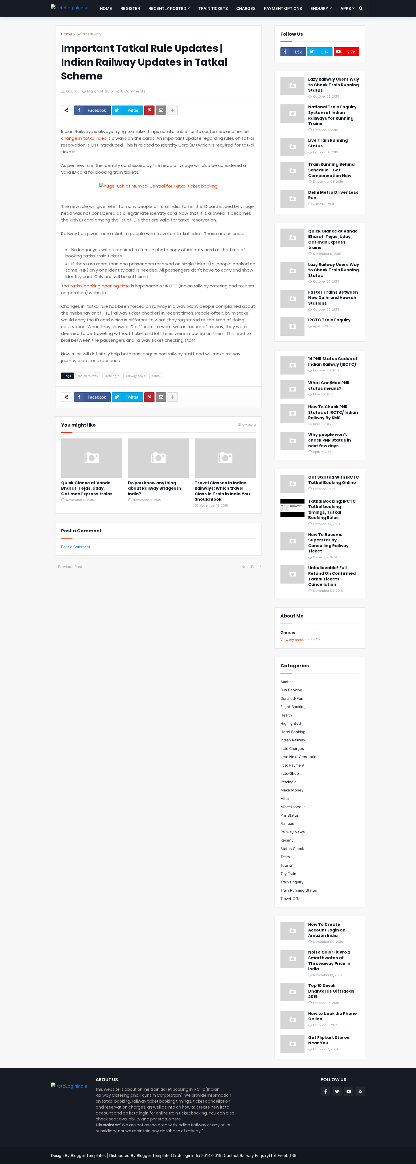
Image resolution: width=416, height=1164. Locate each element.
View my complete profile (300, 640)
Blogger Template (153, 1155)
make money (291, 790)
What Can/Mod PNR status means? (328, 385)
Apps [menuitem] (345, 8)
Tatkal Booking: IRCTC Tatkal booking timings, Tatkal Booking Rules (332, 510)
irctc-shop (289, 773)
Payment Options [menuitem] (283, 8)
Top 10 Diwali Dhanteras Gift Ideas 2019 (331, 991)
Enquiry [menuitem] (319, 8)
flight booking (293, 706)
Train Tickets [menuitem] (213, 8)
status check (292, 848)
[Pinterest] (149, 110)
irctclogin (112, 376)
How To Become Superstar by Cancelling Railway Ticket (328, 543)
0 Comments (133, 91)
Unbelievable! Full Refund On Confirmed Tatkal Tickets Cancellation (332, 576)
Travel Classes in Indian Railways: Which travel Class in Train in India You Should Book (222, 491)
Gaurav (287, 632)
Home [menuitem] (106, 8)
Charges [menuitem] (246, 8)
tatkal (156, 376)
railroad (287, 823)
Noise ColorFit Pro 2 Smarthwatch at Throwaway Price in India (329, 961)
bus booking (291, 690)
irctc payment (292, 765)
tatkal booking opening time (100, 286)
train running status (298, 890)
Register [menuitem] (130, 8)
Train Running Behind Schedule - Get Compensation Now (331, 170)
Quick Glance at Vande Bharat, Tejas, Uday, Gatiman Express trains (87, 488)
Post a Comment (75, 547)
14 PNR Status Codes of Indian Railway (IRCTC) (333, 361)
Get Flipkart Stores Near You (328, 1040)
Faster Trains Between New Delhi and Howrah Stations (333, 298)
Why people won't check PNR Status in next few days (329, 440)
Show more (247, 424)
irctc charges (292, 748)
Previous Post (70, 566)
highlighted (290, 723)
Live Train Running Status (328, 143)
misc (284, 798)
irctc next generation (299, 756)
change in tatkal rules (83, 138)
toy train (288, 873)
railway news (135, 376)
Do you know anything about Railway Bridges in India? (154, 488)
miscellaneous (293, 806)
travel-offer (291, 898)
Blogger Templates (88, 1155)
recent (286, 840)
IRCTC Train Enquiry (329, 320)
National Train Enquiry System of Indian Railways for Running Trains (332, 115)
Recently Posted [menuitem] (167, 8)
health (286, 715)
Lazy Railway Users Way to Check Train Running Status (333, 85)
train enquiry (291, 882)
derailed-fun (291, 698)
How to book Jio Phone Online (332, 1016)
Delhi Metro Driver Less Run (333, 195)
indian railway (88, 34)
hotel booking (292, 732)
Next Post (250, 566)
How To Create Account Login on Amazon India (327, 930)
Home (66, 34)
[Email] (161, 110)
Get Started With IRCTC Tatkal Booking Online (333, 480)
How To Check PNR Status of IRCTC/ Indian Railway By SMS (333, 412)
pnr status (289, 815)
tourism (287, 865)
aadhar (286, 681)
